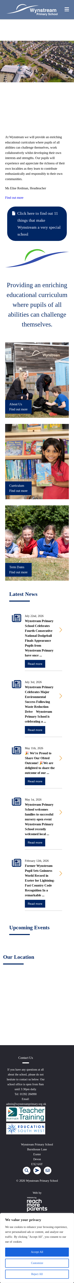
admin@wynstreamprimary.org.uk (26, 1104)
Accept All (37, 1252)
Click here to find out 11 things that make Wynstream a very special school (39, 223)
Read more (35, 663)
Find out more (14, 197)
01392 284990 (28, 1094)
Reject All (37, 1274)
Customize (37, 1263)
